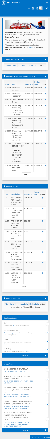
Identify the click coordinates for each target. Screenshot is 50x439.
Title (14, 65)
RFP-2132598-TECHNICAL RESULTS (14, 371)
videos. (27, 351)
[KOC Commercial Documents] (29, 8)
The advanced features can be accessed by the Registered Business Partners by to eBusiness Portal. (24, 47)
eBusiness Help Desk (10, 333)
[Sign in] (47, 8)
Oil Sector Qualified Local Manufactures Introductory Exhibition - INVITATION (16, 407)
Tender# (8, 65)
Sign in (31, 47)
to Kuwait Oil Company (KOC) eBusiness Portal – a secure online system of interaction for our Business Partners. (24, 34)
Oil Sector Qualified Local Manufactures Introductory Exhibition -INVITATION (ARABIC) (18, 396)
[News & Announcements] (37, 8)
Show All (25, 355)
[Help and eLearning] (33, 8)
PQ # (6, 194)
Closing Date (33, 65)
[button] (8, 24)
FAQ (13, 325)
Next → (27, 174)
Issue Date (22, 65)
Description (15, 194)
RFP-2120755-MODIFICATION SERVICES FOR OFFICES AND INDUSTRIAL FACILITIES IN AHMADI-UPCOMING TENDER (17, 424)
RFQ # (7, 84)
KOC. (5, 344)
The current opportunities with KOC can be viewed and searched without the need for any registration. (25, 41)
